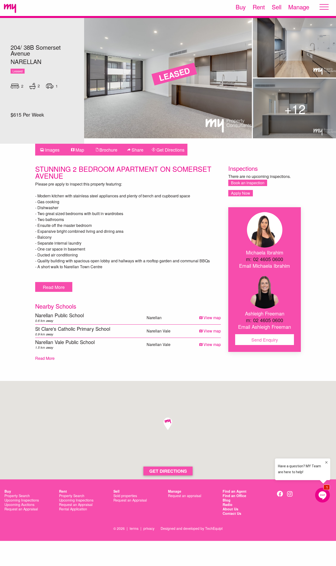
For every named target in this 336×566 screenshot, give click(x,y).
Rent (259, 7)
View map (211, 317)
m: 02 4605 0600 (264, 259)
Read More (54, 287)
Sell (276, 7)
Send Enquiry (264, 339)
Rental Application (73, 509)
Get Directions (168, 471)
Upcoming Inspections (21, 500)
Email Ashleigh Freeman (264, 326)
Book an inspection (247, 183)
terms (134, 528)
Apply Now (240, 193)
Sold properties (125, 496)
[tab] (49, 150)
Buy (241, 7)
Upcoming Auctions (19, 505)
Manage (298, 7)
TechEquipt (214, 528)
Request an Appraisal (21, 509)
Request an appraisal (184, 496)
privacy (148, 528)
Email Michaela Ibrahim (264, 265)
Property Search (17, 496)
